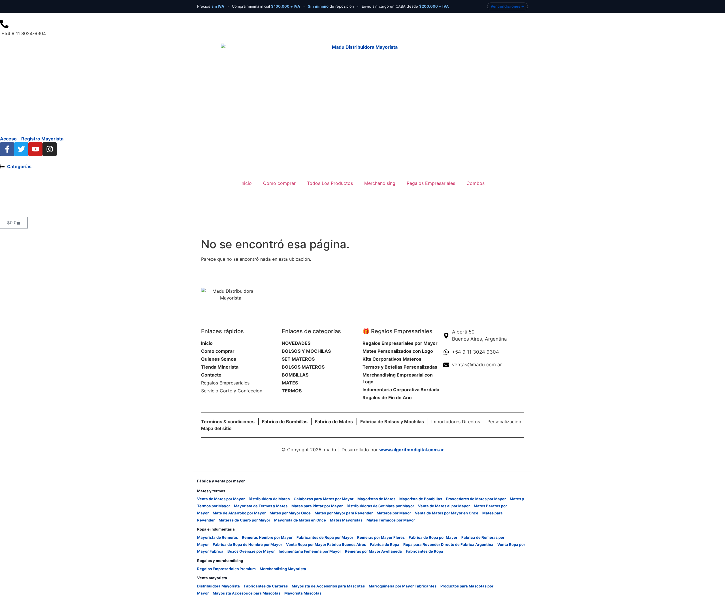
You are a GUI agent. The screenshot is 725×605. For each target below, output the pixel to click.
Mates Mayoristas (346, 520)
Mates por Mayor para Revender (344, 513)
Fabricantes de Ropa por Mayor (325, 537)
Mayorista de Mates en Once (300, 520)
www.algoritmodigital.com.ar (411, 449)
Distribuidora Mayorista (218, 586)
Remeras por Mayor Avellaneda (373, 551)
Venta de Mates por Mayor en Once (446, 513)
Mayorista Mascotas (302, 593)
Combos (475, 183)
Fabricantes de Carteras (266, 586)
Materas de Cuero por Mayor (244, 520)
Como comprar (279, 183)
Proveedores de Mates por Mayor (476, 499)
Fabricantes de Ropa (424, 551)
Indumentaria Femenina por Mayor (310, 551)
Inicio (246, 183)
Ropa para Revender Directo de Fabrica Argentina (448, 544)
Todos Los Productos (330, 183)
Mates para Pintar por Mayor (317, 506)
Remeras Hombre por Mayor (267, 537)
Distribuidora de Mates (269, 499)
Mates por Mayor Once (290, 513)
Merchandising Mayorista (283, 568)
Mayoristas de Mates (376, 499)
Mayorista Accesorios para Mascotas (246, 593)
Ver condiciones (505, 6)
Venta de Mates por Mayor (221, 499)
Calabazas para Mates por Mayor (323, 499)
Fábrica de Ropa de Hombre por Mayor (247, 544)
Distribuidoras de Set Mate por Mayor (380, 506)
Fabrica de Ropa (384, 544)
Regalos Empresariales (431, 183)
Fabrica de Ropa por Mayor (433, 537)
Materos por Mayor (394, 513)
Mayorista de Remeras (217, 537)
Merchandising (379, 183)
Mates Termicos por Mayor (390, 520)
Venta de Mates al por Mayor (444, 506)
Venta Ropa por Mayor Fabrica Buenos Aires (326, 544)
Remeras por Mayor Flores (381, 537)
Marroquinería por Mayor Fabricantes (402, 586)
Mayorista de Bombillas (420, 499)
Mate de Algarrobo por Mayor (239, 513)
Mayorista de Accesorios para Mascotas (328, 586)
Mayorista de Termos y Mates (260, 506)
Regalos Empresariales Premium (226, 568)
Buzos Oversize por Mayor (251, 551)
